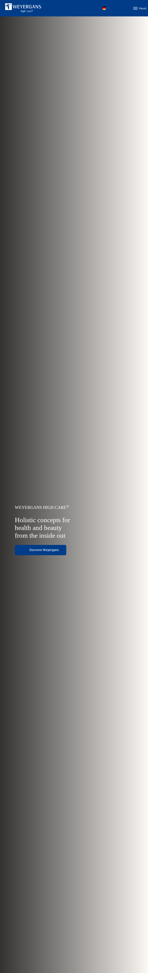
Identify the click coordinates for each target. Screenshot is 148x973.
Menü (142, 8)
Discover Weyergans (44, 550)
